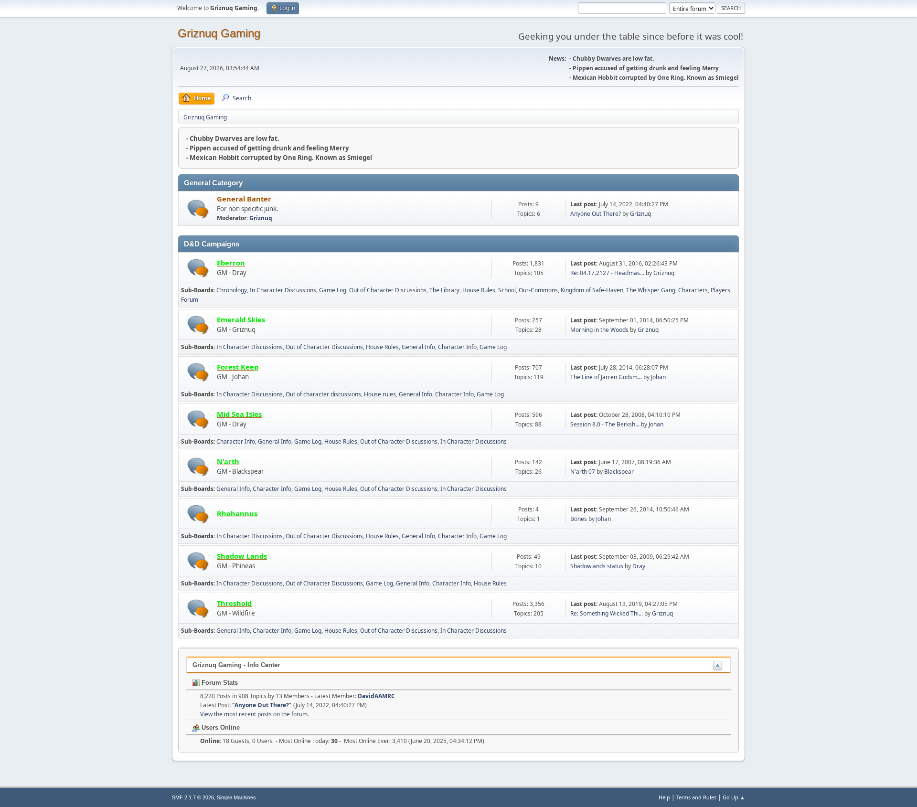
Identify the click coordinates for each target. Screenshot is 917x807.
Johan (658, 377)
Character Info (457, 347)
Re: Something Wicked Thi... (606, 613)
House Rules (478, 290)
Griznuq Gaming (219, 33)
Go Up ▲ (734, 797)
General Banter (244, 198)
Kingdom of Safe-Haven (592, 290)
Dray (638, 566)
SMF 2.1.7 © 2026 (193, 797)
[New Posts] (198, 209)
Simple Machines (236, 797)
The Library (444, 290)
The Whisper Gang (650, 290)
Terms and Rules (696, 797)
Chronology (231, 290)
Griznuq (260, 218)
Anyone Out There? (595, 214)
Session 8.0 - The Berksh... (605, 424)
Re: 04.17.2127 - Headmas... (607, 273)
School (507, 290)
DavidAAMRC (376, 696)
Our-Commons (538, 290)
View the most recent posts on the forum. (254, 714)
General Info (418, 347)
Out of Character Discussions (388, 290)
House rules (380, 394)
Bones (578, 519)
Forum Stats (219, 682)
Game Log (332, 290)
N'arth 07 (582, 471)
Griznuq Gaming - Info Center (236, 665)
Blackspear (619, 471)
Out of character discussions (323, 394)
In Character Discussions (283, 290)
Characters (693, 290)
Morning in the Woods (599, 330)
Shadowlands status (596, 566)
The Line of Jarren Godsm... (606, 377)
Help (664, 797)
